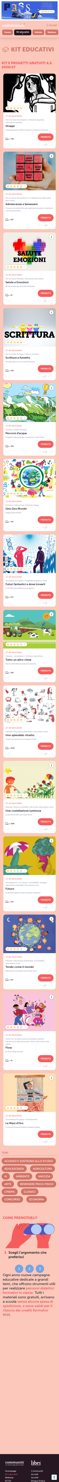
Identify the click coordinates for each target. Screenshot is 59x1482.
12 (6, 754)
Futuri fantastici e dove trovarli (25, 584)
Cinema (9, 1191)
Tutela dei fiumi (20, 430)
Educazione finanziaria (23, 732)
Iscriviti (34, 1477)
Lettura (28, 354)
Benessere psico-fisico (26, 1041)
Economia (36, 1199)
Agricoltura (38, 656)
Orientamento (31, 1119)
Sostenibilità (34, 883)
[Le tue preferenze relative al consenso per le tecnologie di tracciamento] (54, 1477)
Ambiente (29, 505)
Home (7, 32)
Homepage (10, 1471)
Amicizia (44, 1176)
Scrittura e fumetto (17, 357)
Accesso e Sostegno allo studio (28, 1161)
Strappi (10, 126)
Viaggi (36, 505)
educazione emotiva (13, 122)
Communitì (37, 1471)
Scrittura (35, 354)
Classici (30, 1191)
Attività (38, 32)
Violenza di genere (36, 120)
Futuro (9, 888)
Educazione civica (40, 732)
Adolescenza (36, 198)
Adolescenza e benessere (21, 204)
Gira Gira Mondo (16, 508)
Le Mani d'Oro (14, 1123)
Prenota (46, 137)
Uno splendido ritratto (19, 735)
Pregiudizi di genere (33, 581)
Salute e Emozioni (17, 282)
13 (49, 301)
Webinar (51, 32)
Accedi (52, 25)
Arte (7, 1184)
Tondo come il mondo (19, 966)
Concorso (12, 1199)
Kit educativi (22, 32)
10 (6, 301)
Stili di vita (34, 807)
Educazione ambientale (23, 961)
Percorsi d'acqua (16, 433)
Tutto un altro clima (18, 659)
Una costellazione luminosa (23, 810)
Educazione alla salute (34, 279)
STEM (44, 581)
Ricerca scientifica (21, 807)
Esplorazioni (19, 505)
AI (5, 1176)
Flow (8, 1047)
